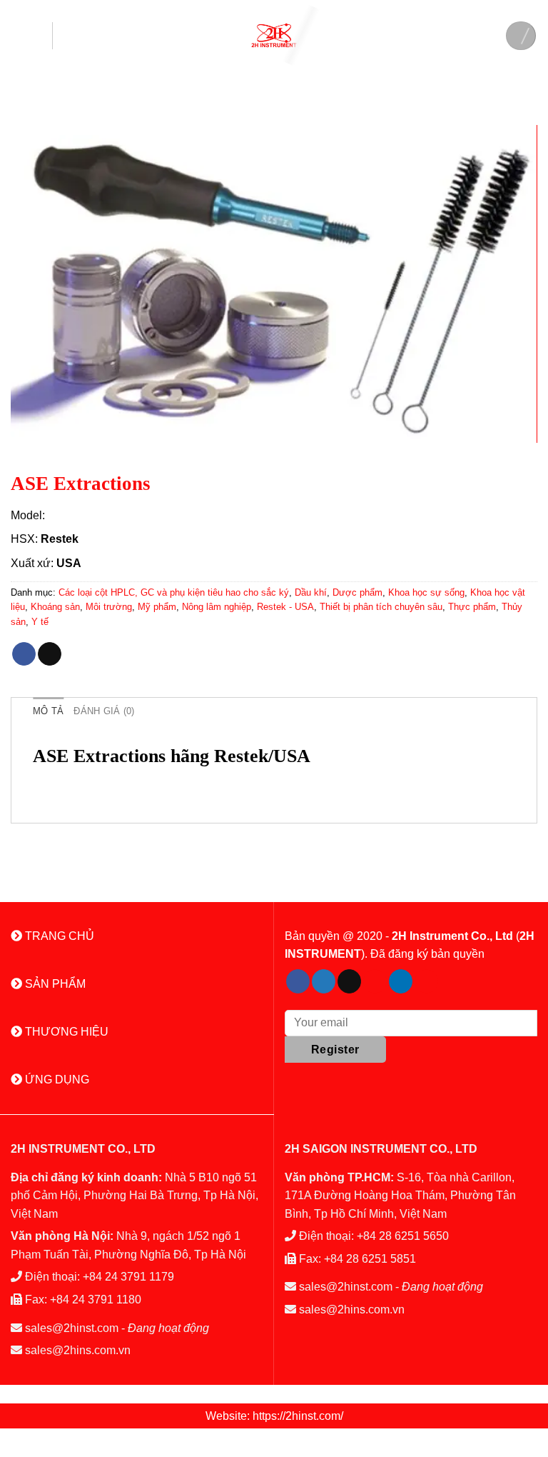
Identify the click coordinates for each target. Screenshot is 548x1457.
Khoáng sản (55, 606)
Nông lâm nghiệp (216, 606)
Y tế (40, 621)
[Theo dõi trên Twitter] (323, 981)
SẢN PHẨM (54, 984)
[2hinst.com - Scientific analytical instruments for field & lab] (274, 35)
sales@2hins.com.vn (78, 1350)
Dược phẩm (357, 592)
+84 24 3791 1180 (95, 1299)
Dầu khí (311, 592)
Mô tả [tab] (48, 711)
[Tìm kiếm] (521, 35)
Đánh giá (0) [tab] (103, 711)
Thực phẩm (472, 606)
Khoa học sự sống (426, 592)
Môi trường (109, 606)
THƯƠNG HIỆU (65, 1032)
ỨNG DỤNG (55, 1079)
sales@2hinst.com (71, 1328)
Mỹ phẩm (157, 606)
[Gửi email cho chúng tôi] (349, 981)
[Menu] (32, 35)
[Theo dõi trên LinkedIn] (400, 981)
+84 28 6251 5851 (370, 1259)
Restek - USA (285, 606)
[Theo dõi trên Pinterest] (375, 981)
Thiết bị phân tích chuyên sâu (381, 606)
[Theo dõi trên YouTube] (426, 981)
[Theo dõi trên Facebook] (298, 981)
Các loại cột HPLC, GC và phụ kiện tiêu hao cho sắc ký (174, 592)
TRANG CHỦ (58, 936)
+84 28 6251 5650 (403, 1236)
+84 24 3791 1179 (128, 1277)
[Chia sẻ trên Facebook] (24, 654)
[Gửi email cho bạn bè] (49, 654)
